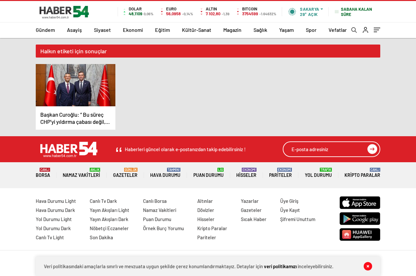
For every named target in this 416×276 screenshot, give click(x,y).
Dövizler (205, 210)
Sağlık (260, 30)
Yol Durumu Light (54, 219)
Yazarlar (250, 201)
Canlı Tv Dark (103, 201)
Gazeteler (125, 173)
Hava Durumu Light (56, 201)
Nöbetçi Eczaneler (109, 228)
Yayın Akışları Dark (109, 219)
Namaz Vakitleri (81, 173)
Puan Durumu (208, 173)
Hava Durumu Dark (55, 210)
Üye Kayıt (290, 210)
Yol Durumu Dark (53, 228)
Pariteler (280, 173)
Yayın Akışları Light (109, 210)
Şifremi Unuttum (297, 219)
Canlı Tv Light (50, 237)
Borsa (43, 173)
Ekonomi (133, 30)
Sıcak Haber (253, 219)
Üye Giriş (289, 201)
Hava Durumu (165, 173)
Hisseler (246, 173)
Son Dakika (101, 237)
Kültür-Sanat (196, 30)
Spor (311, 30)
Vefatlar (338, 30)
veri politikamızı (280, 266)
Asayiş (74, 30)
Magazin (232, 30)
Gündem (45, 30)
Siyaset (102, 30)
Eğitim (162, 30)
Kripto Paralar (362, 173)
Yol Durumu (318, 173)
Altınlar (205, 201)
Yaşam (286, 30)
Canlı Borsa (155, 201)
